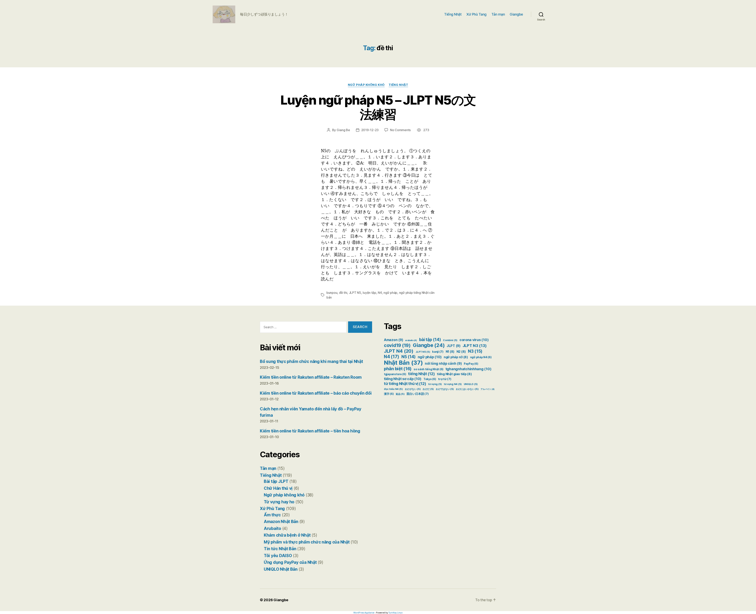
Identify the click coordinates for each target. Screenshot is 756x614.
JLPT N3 (475, 345)
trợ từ (444, 379)
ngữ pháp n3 (456, 357)
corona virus (474, 340)
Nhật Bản (403, 362)
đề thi (343, 293)
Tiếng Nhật (452, 14)
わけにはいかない (467, 389)
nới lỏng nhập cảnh (443, 363)
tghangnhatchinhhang (468, 369)
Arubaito (272, 528)
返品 (400, 393)
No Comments (400, 130)
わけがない (413, 389)
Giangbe (516, 14)
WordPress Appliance (363, 612)
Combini (450, 340)
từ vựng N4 (453, 384)
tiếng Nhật (421, 373)
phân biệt (397, 368)
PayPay (471, 363)
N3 (475, 351)
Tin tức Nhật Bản (280, 548)
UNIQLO (471, 384)
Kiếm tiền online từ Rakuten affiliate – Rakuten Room (311, 377)
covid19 (397, 345)
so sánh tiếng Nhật (428, 369)
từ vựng (435, 384)
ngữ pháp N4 (481, 357)
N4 (380, 293)
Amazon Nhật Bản (281, 521)
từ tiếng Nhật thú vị (405, 383)
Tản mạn (498, 14)
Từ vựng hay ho (279, 501)
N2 (461, 351)
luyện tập (369, 293)
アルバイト (488, 389)
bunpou (331, 293)
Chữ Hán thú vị (278, 488)
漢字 (389, 393)
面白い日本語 (418, 394)
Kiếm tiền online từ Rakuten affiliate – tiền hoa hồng (310, 431)
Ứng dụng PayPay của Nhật (290, 562)
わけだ (428, 389)
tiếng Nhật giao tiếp (454, 374)
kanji (438, 351)
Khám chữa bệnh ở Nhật (287, 535)
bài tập (430, 339)
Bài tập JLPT (276, 481)
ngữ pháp (390, 293)
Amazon (393, 340)
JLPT (453, 346)
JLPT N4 (398, 351)
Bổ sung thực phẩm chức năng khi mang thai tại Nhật (311, 361)
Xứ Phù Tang (476, 14)
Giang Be (343, 130)
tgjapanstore (395, 374)
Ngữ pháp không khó (366, 85)
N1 (450, 351)
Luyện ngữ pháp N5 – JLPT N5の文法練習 (378, 107)
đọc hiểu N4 (393, 389)
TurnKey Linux (395, 612)
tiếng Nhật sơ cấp (402, 379)
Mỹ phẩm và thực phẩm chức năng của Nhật (306, 542)
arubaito (411, 340)
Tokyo (429, 379)
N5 (408, 356)
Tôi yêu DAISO (278, 555)
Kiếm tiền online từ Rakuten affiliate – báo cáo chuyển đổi (316, 393)
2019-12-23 (370, 130)
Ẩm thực (272, 514)
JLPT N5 (355, 293)
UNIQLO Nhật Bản (280, 569)
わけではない (445, 389)
